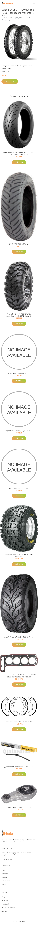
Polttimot (4, 874)
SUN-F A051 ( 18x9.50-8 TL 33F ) (19, 373)
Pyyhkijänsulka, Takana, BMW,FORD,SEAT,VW (19, 767)
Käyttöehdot (5, 904)
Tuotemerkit (5, 881)
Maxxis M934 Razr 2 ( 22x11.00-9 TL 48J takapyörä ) (19, 556)
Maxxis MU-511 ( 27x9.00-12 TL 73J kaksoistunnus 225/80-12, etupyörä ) (19, 315)
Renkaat (13, 66)
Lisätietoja (9, 81)
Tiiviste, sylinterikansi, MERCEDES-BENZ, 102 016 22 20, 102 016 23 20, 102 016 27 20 (19, 676)
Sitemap (4, 911)
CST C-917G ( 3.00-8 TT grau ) (19, 244)
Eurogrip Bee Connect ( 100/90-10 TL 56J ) (19, 431)
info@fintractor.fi (7, 859)
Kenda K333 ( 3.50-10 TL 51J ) (19, 488)
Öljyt (3, 870)
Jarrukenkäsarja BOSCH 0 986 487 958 (19, 722)
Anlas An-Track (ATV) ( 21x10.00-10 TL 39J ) (19, 637)
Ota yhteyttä (5, 900)
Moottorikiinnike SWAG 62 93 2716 (19, 807)
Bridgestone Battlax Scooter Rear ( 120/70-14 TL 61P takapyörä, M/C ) (19, 154)
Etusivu (3, 16)
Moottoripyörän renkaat (25, 66)
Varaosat (4, 884)
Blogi (3, 897)
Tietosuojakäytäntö (8, 907)
